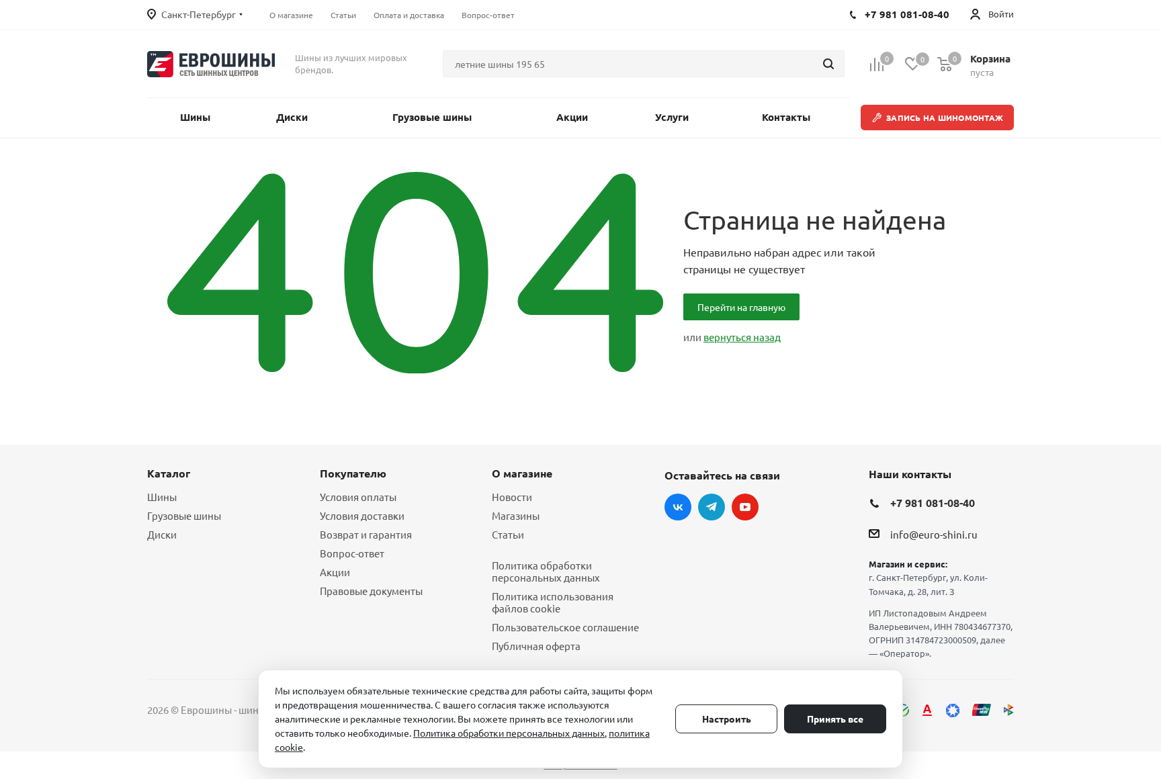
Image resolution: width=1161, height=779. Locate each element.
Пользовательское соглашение (565, 627)
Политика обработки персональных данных (546, 571)
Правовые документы (371, 590)
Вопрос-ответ (352, 553)
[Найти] (828, 63)
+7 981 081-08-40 (932, 503)
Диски (162, 534)
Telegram (711, 507)
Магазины (516, 515)
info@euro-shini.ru (934, 534)
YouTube (745, 507)
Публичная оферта (536, 645)
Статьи (508, 534)
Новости (512, 496)
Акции (335, 571)
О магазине (522, 473)
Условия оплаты (358, 496)
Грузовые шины (184, 515)
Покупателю (353, 473)
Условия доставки (362, 515)
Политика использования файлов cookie (552, 602)
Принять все (835, 719)
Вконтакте (677, 507)
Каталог (168, 473)
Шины (162, 496)
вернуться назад (742, 336)
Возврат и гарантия (366, 534)
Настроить (726, 719)
